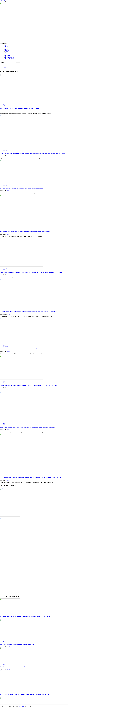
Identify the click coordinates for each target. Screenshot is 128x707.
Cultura (6, 52)
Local (6, 46)
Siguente (3, 488)
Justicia (6, 51)
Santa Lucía (5, 346)
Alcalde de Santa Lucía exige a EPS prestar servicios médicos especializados (20, 349)
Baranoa (4, 423)
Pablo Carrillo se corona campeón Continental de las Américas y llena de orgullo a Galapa (24, 694)
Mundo (6, 56)
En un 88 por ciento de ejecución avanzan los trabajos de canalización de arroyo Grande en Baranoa (27, 427)
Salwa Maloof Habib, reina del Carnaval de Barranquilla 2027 (17, 644)
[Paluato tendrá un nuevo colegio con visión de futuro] (10, 662)
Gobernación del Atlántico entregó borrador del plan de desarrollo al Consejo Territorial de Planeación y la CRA (31, 272)
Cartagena (5, 104)
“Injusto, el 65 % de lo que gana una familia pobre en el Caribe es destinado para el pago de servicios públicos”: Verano (32, 153)
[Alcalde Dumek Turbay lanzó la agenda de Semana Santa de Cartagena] (21, 102)
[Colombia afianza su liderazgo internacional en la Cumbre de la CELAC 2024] (21, 183)
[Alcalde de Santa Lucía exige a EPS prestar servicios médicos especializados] (21, 341)
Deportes (7, 50)
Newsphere (21, 706)
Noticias (4, 45)
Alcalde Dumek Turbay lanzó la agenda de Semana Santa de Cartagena (19, 108)
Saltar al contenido (4, 0)
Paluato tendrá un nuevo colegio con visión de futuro (14, 666)
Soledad (4, 382)
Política (6, 49)
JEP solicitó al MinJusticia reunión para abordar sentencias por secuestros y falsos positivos (25, 616)
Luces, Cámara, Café (9, 57)
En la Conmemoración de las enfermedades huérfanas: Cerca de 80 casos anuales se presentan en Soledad (29, 385)
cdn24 (8, 110)
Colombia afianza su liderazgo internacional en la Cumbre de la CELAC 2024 (21, 188)
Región (6, 48)
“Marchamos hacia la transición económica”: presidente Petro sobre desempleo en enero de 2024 (26, 231)
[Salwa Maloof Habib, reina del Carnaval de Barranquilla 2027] (8, 639)
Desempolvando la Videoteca (11, 58)
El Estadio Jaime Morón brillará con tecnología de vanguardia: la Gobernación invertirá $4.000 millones (28, 311)
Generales (7, 60)
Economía (7, 55)
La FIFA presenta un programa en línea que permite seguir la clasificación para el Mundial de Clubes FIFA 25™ (30, 477)
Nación (6, 54)
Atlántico (5, 268)
